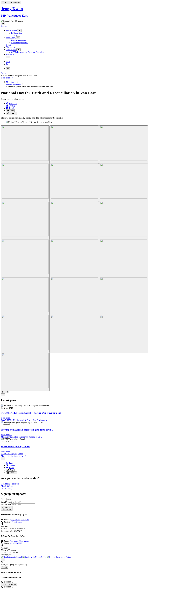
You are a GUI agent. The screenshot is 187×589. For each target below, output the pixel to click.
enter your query (7, 564)
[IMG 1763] (74, 144)
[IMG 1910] (123, 296)
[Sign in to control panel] (11, 557)
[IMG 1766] (123, 144)
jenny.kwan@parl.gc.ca (19, 519)
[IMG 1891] (123, 258)
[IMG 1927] (123, 334)
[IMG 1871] (74, 220)
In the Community (13, 84)
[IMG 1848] (123, 182)
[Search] (3, 23)
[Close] (3, 394)
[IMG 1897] (25, 296)
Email (7, 502)
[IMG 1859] (25, 220)
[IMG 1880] (25, 258)
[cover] (25, 372)
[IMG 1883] (74, 258)
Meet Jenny (11, 82)
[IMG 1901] (74, 296)
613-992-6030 (16, 543)
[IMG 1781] (25, 182)
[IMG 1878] (123, 220)
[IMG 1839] (74, 182)
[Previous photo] (3, 392)
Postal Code (6, 505)
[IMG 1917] (25, 334)
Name (3, 499)
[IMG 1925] (74, 334)
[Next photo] (7, 392)
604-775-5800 (16, 522)
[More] (19, 30)
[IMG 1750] (25, 144)
